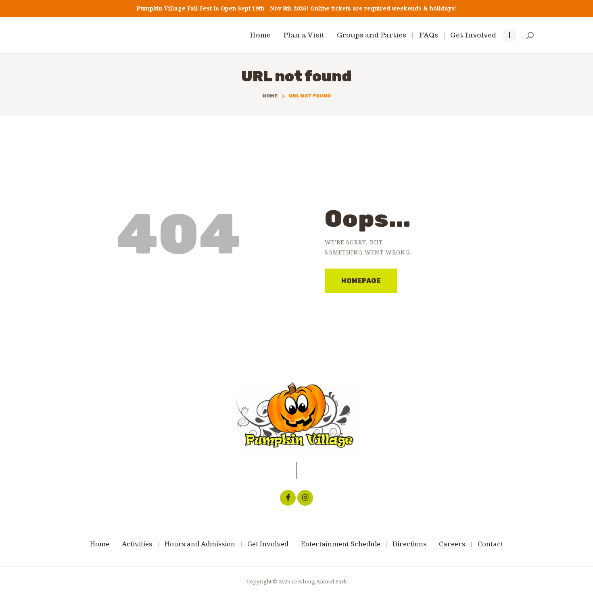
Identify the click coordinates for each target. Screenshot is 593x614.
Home (270, 96)
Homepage (361, 281)
